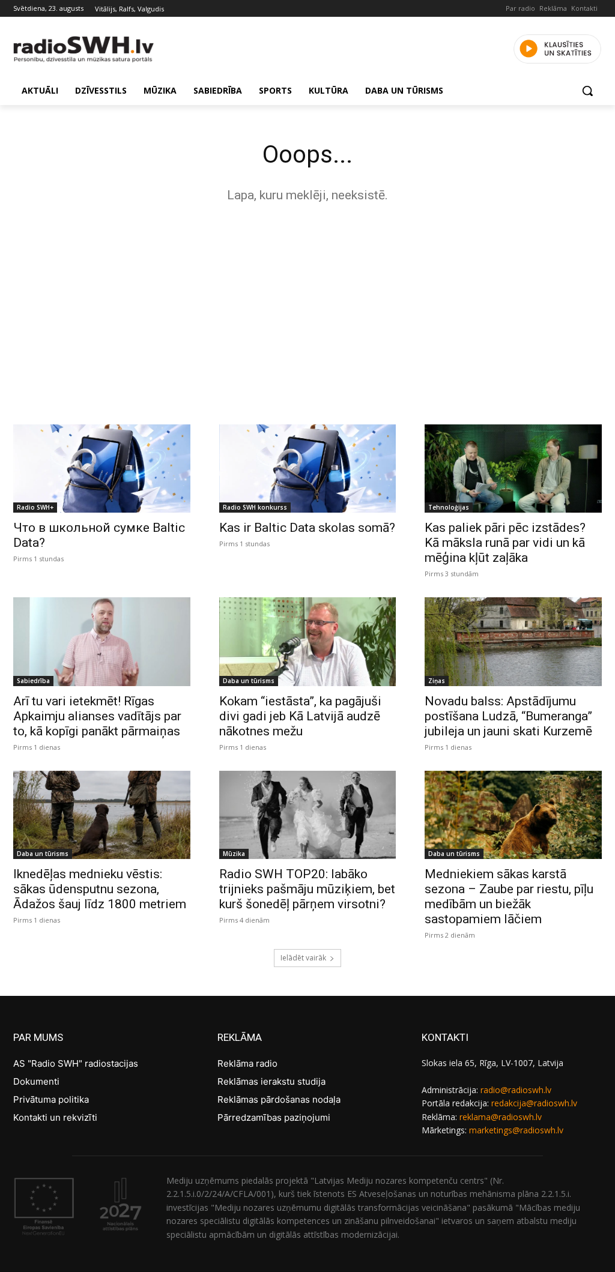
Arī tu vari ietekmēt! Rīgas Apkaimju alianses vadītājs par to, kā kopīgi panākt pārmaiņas (97, 716)
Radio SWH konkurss (255, 507)
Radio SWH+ (35, 507)
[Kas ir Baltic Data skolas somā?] (307, 468)
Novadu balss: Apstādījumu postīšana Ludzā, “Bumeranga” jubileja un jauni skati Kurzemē (508, 716)
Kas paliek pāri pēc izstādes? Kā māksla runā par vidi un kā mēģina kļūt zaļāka (505, 542)
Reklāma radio (247, 1063)
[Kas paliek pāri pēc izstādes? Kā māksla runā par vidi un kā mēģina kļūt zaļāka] (513, 468)
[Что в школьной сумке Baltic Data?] (101, 468)
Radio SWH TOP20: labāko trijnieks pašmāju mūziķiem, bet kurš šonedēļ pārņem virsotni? (307, 889)
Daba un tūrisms (248, 681)
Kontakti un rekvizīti (55, 1117)
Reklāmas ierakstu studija (271, 1081)
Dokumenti (36, 1081)
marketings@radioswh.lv (516, 1130)
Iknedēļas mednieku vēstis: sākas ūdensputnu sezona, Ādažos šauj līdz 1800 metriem (99, 889)
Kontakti (584, 8)
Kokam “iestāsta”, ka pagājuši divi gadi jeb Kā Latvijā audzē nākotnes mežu (300, 716)
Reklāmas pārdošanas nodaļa (279, 1099)
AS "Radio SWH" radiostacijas (75, 1063)
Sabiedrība (33, 681)
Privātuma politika (51, 1099)
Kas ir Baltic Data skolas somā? (307, 527)
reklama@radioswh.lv (500, 1117)
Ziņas (436, 681)
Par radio (520, 8)
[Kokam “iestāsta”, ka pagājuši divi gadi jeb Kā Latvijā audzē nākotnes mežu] (307, 641)
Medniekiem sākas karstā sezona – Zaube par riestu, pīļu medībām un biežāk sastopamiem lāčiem (509, 896)
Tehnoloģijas (448, 507)
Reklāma (553, 8)
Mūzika (234, 853)
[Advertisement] (307, 310)
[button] (587, 90)
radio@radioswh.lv (515, 1090)
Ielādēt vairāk (303, 958)
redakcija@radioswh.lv (534, 1103)
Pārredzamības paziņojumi (273, 1117)
